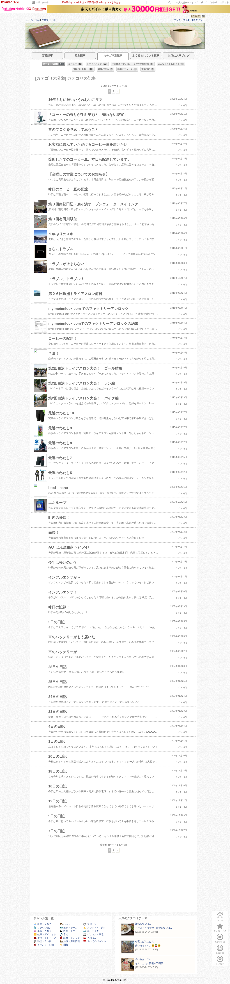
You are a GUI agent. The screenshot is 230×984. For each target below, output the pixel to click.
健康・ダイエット (46, 934)
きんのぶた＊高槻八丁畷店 (149, 963)
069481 (196, 16)
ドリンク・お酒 (45, 944)
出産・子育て (44, 924)
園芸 (65, 944)
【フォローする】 (180, 20)
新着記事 (220, 953)
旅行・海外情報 (71, 941)
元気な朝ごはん (143, 923)
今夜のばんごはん (144, 941)
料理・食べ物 (42, 2)
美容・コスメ (44, 931)
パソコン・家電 (95, 934)
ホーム (29, 20)
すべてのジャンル (96, 941)
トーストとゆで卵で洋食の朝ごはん (153, 927)
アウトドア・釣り (96, 927)
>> (187, 2)
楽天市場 (224, 2)
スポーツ (91, 924)
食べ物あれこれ (143, 959)
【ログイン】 (198, 20)
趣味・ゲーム (70, 927)
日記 (37, 20)
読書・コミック (71, 938)
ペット (66, 924)
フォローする (219, 931)
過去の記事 (220, 942)
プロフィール (49, 20)
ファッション (44, 927)
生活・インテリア (46, 938)
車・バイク (93, 931)
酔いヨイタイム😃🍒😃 (148, 945)
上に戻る (220, 964)
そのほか (91, 938)
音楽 (65, 934)
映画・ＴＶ (69, 931)
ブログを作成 (210, 2)
